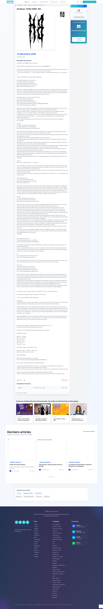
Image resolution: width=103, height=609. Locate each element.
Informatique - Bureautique (58, 584)
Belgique (36, 528)
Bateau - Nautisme (56, 580)
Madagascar (37, 546)
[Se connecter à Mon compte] (78, 2)
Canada (36, 530)
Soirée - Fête (38, 493)
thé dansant (18, 496)
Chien (53, 541)
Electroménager (56, 558)
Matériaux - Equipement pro (58, 565)
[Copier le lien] (21, 380)
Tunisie (35, 554)
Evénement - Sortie (28, 493)
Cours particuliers (56, 537)
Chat (53, 543)
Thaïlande (36, 552)
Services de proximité (57, 539)
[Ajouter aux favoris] (18, 380)
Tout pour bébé (55, 569)
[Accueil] (16, 5)
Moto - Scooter (55, 578)
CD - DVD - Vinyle (56, 582)
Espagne (36, 533)
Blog (58, 604)
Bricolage (54, 561)
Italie (35, 537)
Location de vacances (57, 528)
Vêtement (54, 567)
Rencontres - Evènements (15, 462)
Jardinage (54, 563)
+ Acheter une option (78, 17)
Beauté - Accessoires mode (58, 571)
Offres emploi (55, 535)
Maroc (35, 548)
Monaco (36, 550)
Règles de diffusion (49, 604)
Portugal (36, 541)
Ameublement (55, 554)
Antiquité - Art (55, 552)
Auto (53, 576)
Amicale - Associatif (56, 548)
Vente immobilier (56, 524)
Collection (54, 591)
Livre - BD (54, 593)
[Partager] (24, 380)
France (28, 1)
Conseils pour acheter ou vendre (66, 604)
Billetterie (54, 597)
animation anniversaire (28, 496)
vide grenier (46, 496)
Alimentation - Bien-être (57, 573)
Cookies (43, 604)
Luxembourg (37, 539)
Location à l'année (56, 526)
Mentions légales (37, 604)
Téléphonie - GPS (56, 586)
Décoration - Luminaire (57, 556)
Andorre (36, 526)
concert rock (38, 496)
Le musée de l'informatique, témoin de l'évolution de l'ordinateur (80, 465)
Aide (55, 604)
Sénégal (36, 556)
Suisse (35, 543)
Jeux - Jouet (54, 595)
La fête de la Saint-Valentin (17, 464)
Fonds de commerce (57, 533)
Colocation (54, 530)
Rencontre (54, 546)
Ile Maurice (36, 535)
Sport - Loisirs (55, 589)
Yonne (19, 493)
